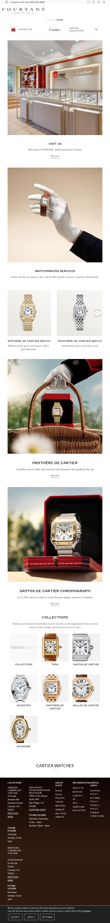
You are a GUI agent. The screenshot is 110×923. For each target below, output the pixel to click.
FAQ (75, 803)
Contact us (25, 30)
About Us (78, 788)
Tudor (59, 802)
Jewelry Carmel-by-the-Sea (15, 790)
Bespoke (77, 792)
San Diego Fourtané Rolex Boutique (39, 790)
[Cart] (93, 2)
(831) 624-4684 (37, 2)
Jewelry (60, 809)
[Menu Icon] (6, 2)
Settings (47, 917)
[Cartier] (55, 29)
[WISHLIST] (88, 2)
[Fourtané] (55, 10)
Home (50, 19)
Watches (60, 805)
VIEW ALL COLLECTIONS (76, 29)
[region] (55, 322)
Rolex (58, 790)
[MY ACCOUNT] (98, 2)
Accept (15, 917)
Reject (31, 917)
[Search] (103, 2)
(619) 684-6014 (37, 809)
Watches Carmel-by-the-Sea (15, 850)
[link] (55, 422)
